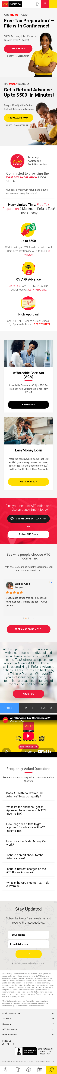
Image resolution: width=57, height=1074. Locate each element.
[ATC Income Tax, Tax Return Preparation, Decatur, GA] (35, 1051)
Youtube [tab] (9, 708)
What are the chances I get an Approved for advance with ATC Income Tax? (26, 810)
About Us (28, 694)
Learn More (28, 404)
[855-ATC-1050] (37, 4)
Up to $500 (15, 286)
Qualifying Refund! (37, 289)
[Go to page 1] (26, 618)
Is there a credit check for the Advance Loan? (24, 856)
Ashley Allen (22, 583)
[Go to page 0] (23, 618)
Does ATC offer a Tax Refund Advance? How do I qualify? (24, 794)
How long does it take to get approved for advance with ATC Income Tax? (25, 827)
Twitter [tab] (28, 708)
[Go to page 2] (28, 618)
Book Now (17, 48)
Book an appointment (28, 629)
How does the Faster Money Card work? (27, 843)
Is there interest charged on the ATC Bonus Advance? (26, 870)
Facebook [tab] (47, 708)
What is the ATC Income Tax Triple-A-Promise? (28, 884)
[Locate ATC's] (45, 4)
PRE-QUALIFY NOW (18, 117)
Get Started (27, 481)
